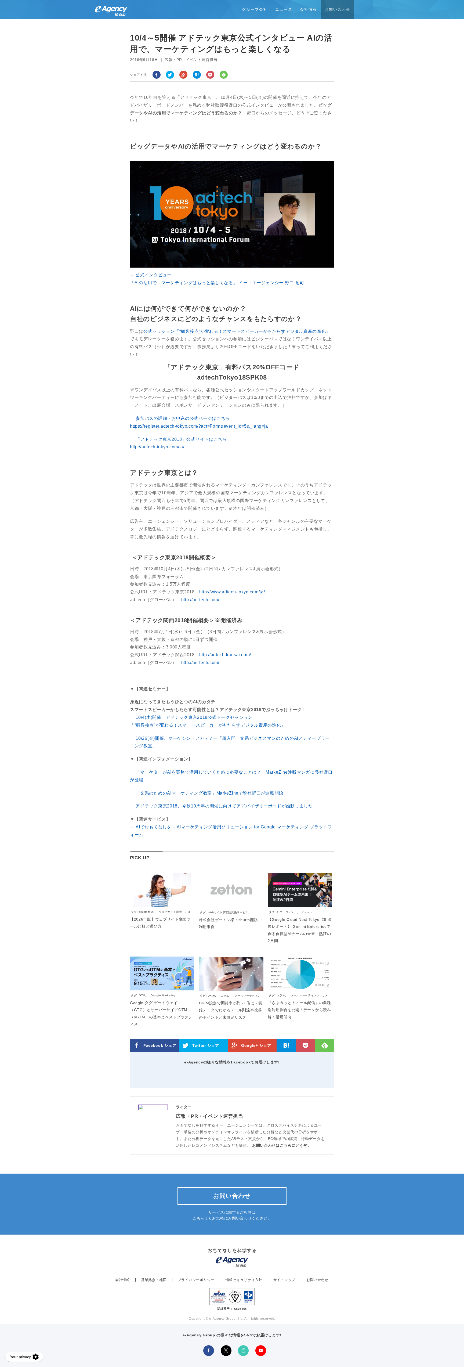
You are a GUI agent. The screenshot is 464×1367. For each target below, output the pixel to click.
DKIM (211, 995)
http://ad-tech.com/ (200, 599)
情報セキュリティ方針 (244, 1280)
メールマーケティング (305, 995)
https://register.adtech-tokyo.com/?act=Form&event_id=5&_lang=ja (199, 426)
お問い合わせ (337, 9)
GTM (142, 995)
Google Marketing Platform (153, 998)
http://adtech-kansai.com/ (225, 654)
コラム (225, 995)
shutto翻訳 (146, 911)
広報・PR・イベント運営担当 (209, 1116)
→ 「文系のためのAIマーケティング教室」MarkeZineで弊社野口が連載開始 (206, 793)
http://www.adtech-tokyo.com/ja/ (232, 592)
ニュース (283, 9)
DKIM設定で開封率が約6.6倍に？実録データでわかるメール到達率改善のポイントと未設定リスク (230, 1010)
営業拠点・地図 (154, 1280)
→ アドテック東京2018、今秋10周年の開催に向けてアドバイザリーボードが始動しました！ (223, 806)
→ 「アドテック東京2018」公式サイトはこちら (178, 439)
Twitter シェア (205, 1045)
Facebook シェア (159, 1045)
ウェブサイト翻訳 (170, 911)
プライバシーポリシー (196, 1280)
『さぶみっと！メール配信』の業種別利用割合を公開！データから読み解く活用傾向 (299, 1010)
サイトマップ (284, 1280)
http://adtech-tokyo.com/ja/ (157, 447)
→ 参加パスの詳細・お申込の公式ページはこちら (180, 418)
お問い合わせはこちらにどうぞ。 (281, 1145)
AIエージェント (287, 912)
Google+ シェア (256, 1045)
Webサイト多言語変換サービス (228, 912)
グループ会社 (255, 9)
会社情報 (308, 9)
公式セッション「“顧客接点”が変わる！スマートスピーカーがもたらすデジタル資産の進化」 (236, 331)
